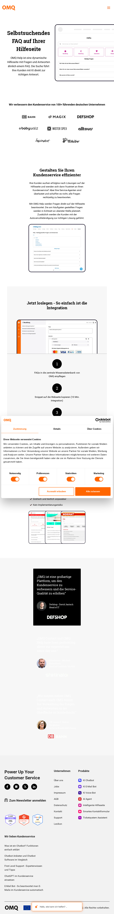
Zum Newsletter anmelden (27, 800)
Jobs (56, 786)
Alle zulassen (93, 491)
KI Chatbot (88, 780)
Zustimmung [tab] (19, 429)
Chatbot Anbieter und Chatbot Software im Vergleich (19, 857)
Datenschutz (60, 805)
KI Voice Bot (89, 792)
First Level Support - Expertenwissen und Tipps (23, 868)
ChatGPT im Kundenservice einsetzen (18, 878)
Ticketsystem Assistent (95, 817)
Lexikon (58, 823)
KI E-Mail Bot (89, 786)
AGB (56, 799)
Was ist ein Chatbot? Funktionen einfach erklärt (21, 847)
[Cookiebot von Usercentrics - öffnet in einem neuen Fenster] (98, 420)
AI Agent (87, 799)
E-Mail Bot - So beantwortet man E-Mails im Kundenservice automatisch (23, 888)
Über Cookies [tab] (94, 429)
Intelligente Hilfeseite (94, 805)
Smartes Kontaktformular (96, 811)
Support (58, 817)
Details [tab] (57, 429)
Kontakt (58, 811)
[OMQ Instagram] (16, 787)
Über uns (58, 780)
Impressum (60, 792)
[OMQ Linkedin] (34, 787)
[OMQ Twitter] (25, 787)
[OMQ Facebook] (7, 787)
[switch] (43, 479)
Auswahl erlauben (56, 491)
